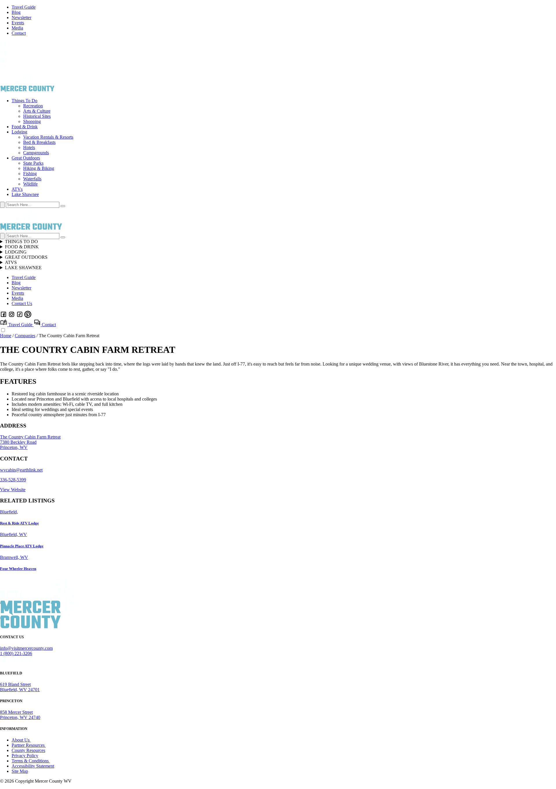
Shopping (32, 121)
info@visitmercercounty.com (26, 648)
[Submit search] (63, 206)
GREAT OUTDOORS (26, 257)
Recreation (33, 105)
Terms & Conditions (31, 760)
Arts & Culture (36, 111)
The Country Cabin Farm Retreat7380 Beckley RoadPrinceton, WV (30, 442)
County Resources (28, 750)
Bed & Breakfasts (39, 142)
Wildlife (30, 183)
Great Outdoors (26, 157)
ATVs (17, 189)
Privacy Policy (25, 755)
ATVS (11, 262)
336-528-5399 (13, 479)
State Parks (33, 163)
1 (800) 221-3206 (16, 653)
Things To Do (24, 100)
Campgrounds (36, 152)
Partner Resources (29, 745)
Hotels (29, 147)
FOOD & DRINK (22, 246)
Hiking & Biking (38, 168)
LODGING (16, 251)
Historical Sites (37, 116)
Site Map (20, 771)
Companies (25, 335)
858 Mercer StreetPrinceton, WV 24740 (20, 715)
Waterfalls (32, 178)
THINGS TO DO (21, 241)
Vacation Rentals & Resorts (48, 137)
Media (17, 27)
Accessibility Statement (33, 766)
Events (18, 22)
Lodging (19, 131)
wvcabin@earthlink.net (21, 469)
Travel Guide (24, 7)
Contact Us (22, 303)
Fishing (30, 173)
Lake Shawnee (25, 194)
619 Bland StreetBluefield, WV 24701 (20, 687)
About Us (21, 739)
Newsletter (21, 17)
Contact (19, 33)
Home (5, 335)
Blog (16, 12)
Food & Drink (25, 126)
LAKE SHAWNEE (23, 267)
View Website (12, 489)
